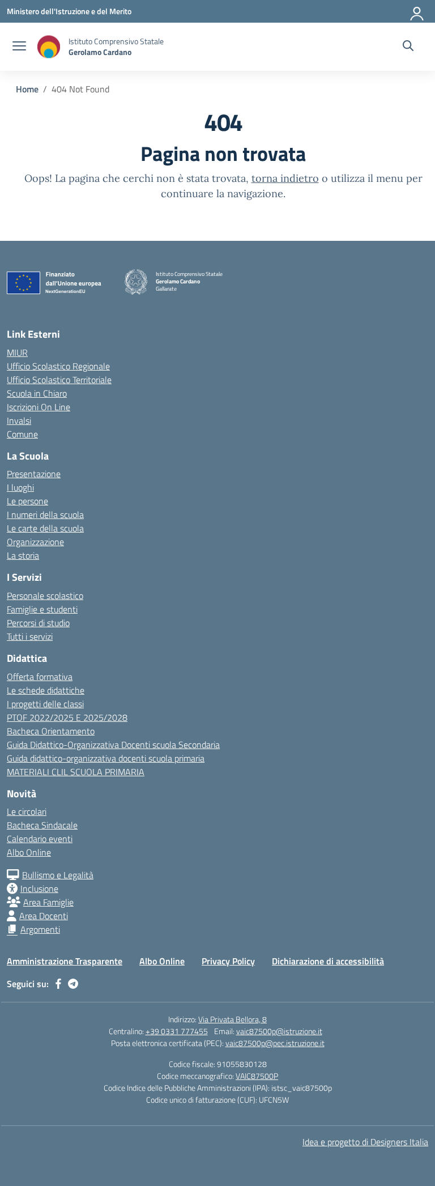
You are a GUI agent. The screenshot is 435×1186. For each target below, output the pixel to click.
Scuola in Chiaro (37, 393)
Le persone (27, 501)
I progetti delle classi (45, 704)
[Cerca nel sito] (408, 47)
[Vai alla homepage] (48, 46)
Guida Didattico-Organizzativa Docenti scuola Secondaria (113, 744)
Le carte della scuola (45, 528)
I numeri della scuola (45, 514)
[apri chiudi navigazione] (19, 47)
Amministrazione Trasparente (64, 961)
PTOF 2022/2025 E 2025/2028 (67, 717)
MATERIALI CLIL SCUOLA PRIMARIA (75, 772)
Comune (22, 434)
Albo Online (29, 852)
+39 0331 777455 (177, 1031)
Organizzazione (35, 542)
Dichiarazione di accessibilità (328, 961)
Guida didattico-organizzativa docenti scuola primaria (105, 758)
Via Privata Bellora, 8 (232, 1019)
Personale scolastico (45, 595)
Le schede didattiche (45, 690)
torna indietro (285, 178)
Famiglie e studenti (42, 609)
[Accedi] (417, 11)
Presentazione (34, 474)
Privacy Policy (228, 961)
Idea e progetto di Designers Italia (365, 1142)
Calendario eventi (39, 838)
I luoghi (20, 487)
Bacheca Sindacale (42, 825)
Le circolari (26, 811)
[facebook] (58, 984)
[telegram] (73, 984)
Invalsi (19, 420)
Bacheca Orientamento (51, 731)
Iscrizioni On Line (38, 407)
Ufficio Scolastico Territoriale (59, 379)
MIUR (17, 352)
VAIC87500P (257, 1076)
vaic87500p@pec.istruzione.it (275, 1043)
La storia (23, 555)
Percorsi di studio (38, 623)
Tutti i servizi (30, 636)
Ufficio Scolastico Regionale (58, 366)
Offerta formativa (39, 676)
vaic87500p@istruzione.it (279, 1031)
